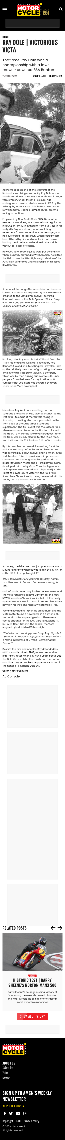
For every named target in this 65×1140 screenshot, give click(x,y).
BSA (41, 219)
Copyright (7, 1121)
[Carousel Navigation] (56, 927)
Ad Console (11, 676)
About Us (8, 1064)
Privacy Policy (31, 1121)
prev (53, 927)
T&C (18, 1121)
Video (5, 1073)
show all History (32, 1017)
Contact (6, 1078)
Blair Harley (8, 656)
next (59, 927)
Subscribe (7, 1068)
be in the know (11, 1106)
